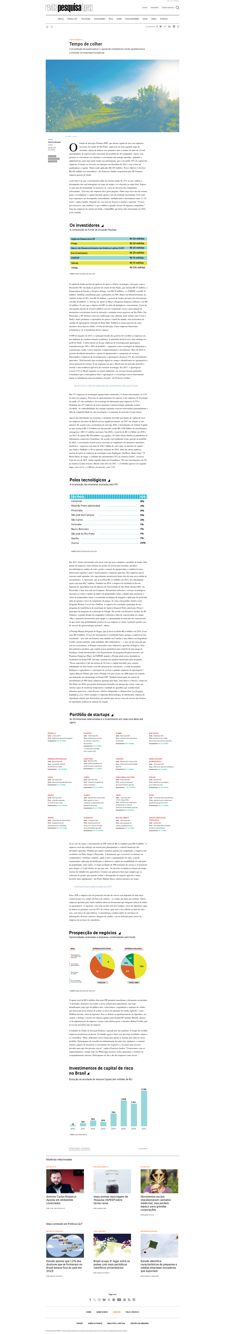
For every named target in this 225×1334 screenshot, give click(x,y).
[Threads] (109, 1300)
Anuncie (117, 1312)
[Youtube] (119, 1300)
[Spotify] (124, 1300)
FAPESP (80, 1323)
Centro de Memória (139, 1323)
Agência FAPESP (95, 1323)
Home (89, 1312)
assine (144, 8)
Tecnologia (85, 19)
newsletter (155, 8)
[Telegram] (113, 1300)
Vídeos (154, 19)
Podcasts (164, 19)
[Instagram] (99, 1300)
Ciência (61, 19)
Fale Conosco (132, 1312)
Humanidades (99, 19)
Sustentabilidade (132, 19)
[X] (94, 1300)
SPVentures (74, 1149)
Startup (85, 1149)
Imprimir (47, 26)
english (169, 1)
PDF (51, 26)
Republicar (151, 26)
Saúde (119, 19)
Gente (145, 19)
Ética (111, 19)
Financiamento (54, 159)
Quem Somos (102, 1312)
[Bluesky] (104, 1300)
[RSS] (128, 1300)
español (176, 1)
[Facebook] (91, 1300)
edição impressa (168, 8)
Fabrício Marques (54, 142)
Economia (52, 156)
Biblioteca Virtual (116, 1323)
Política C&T (72, 19)
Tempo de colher (85, 44)
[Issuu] (133, 1300)
